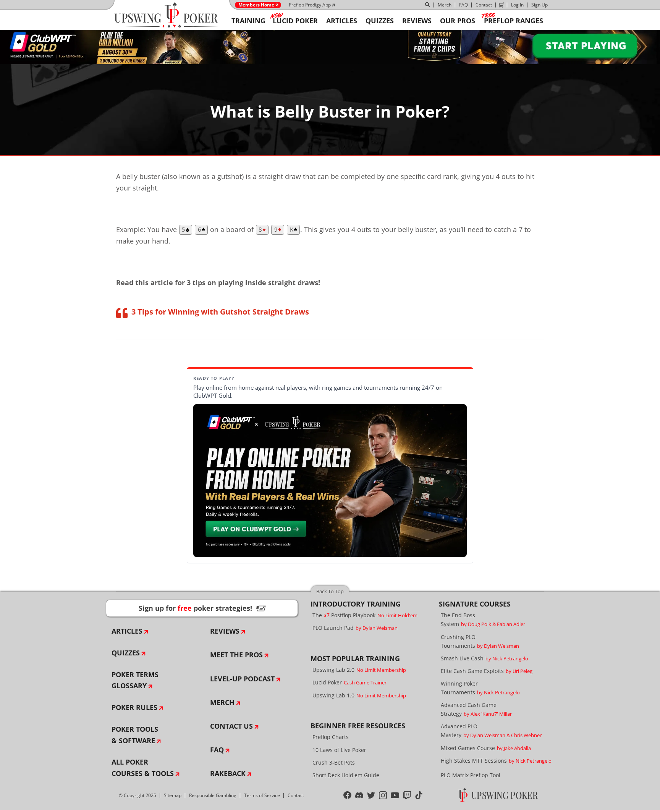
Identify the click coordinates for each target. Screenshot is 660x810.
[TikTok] (418, 795)
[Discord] (359, 795)
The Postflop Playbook (364, 615)
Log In (517, 5)
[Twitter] (371, 795)
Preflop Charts (330, 737)
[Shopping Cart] (501, 5)
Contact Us (231, 726)
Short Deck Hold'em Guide (345, 775)
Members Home (256, 5)
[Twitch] (407, 795)
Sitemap (172, 795)
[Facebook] (347, 795)
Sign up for (202, 608)
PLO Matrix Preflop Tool (470, 775)
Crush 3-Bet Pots (333, 762)
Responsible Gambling (212, 795)
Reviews (224, 631)
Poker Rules (134, 707)
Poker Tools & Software (135, 734)
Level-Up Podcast (242, 678)
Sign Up (539, 5)
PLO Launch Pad (355, 627)
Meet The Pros (236, 654)
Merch (444, 5)
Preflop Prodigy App (310, 5)
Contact (484, 5)
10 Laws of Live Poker (339, 750)
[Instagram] (383, 795)
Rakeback (228, 773)
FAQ (463, 5)
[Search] (428, 5)
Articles (127, 631)
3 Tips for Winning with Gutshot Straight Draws (220, 312)
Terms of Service (262, 795)
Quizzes (126, 652)
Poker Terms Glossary (135, 680)
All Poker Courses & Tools (143, 767)
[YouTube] (395, 795)
